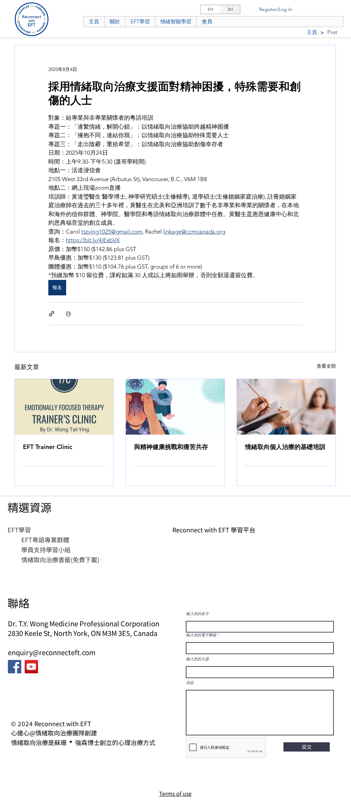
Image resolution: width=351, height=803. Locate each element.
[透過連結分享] (51, 313)
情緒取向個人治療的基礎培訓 (285, 447)
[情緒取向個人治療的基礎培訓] (286, 407)
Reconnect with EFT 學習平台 (213, 529)
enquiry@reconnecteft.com (52, 652)
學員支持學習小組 (46, 549)
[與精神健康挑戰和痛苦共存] (175, 407)
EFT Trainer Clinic (47, 447)
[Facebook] (14, 666)
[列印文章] (68, 313)
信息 (190, 683)
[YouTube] (31, 666)
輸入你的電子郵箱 (201, 635)
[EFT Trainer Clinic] (64, 407)
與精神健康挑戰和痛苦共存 (171, 447)
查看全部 (326, 366)
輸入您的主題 (197, 659)
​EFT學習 (19, 529)
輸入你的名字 (197, 614)
